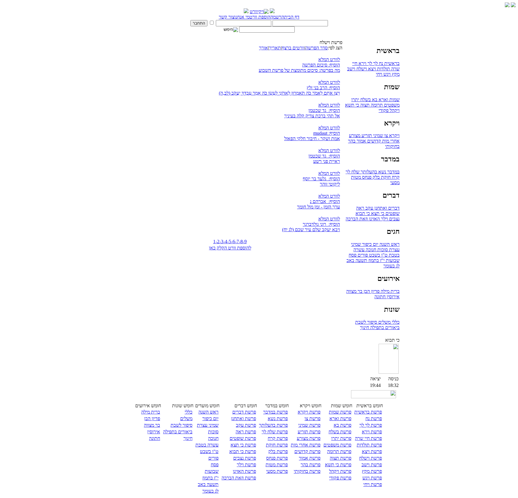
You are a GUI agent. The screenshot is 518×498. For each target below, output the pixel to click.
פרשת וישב (372, 464)
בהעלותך (368, 171)
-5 (229, 241)
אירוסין (393, 296)
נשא (381, 171)
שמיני (377, 135)
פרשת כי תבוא (242, 451)
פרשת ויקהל (340, 471)
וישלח (361, 68)
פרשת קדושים (307, 451)
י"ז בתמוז (376, 260)
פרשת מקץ (372, 471)
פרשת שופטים (243, 438)
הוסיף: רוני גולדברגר (321, 224)
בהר (352, 140)
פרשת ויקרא (309, 411)
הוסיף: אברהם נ (325, 201)
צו (385, 135)
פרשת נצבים (244, 458)
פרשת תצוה (340, 458)
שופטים (392, 213)
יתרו (355, 99)
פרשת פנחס (277, 458)
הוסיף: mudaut (326, 133)
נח (380, 63)
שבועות (392, 260)
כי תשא (352, 105)
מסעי (395, 182)
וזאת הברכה (357, 218)
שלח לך (352, 171)
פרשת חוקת (277, 444)
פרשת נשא (278, 418)
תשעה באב (357, 260)
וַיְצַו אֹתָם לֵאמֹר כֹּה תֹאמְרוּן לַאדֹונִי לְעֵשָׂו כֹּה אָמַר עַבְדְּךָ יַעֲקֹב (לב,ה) (279, 93)
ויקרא (394, 135)
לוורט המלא (329, 59)
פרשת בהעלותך (273, 425)
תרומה (376, 105)
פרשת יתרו (341, 438)
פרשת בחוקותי (307, 471)
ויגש (386, 74)
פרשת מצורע (308, 438)
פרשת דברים (244, 411)
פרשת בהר (310, 464)
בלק (375, 177)
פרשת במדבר (275, 411)
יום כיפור (369, 244)
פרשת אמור (309, 458)
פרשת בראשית (368, 411)
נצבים (394, 218)
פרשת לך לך (370, 425)
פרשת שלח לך (275, 431)
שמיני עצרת (208, 425)
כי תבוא (363, 213)
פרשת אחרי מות (305, 444)
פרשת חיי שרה (368, 438)
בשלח (365, 99)
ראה (360, 208)
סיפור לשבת (366, 322)
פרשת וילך (246, 464)
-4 (225, 241)
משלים (384, 322)
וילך (384, 218)
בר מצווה (354, 291)
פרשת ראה (246, 431)
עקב (368, 208)
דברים (393, 208)
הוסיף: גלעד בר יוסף (321, 178)
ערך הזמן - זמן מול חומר (318, 206)
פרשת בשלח (340, 431)
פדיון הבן (371, 291)
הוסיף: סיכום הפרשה (321, 64)
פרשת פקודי (340, 477)
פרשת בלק (278, 451)
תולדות (383, 68)
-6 (233, 241)
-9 (245, 241)
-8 (241, 241)
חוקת (385, 177)
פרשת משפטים (337, 444)
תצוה (364, 105)
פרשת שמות (340, 411)
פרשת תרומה (339, 451)
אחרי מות (390, 140)
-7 (237, 241)
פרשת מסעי (277, 471)
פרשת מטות (277, 464)
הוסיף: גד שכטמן (324, 110)
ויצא (371, 68)
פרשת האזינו (244, 471)
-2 (217, 241)
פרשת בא (342, 425)
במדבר (393, 171)
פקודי (384, 110)
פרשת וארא (340, 418)
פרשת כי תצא (243, 444)
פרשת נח (373, 418)
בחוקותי (392, 146)
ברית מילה (390, 291)
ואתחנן (380, 208)
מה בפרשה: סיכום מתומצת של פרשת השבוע (299, 70)
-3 (221, 241)
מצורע (354, 135)
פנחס (366, 177)
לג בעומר (391, 265)
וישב (351, 68)
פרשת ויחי (372, 484)
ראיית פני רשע (326, 161)
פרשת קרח (278, 438)
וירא (361, 63)
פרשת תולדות (369, 444)
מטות (356, 177)
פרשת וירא (372, 431)
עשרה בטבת (207, 444)
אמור (361, 140)
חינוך (364, 327)
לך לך (372, 63)
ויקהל (394, 110)
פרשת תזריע (309, 431)
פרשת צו (312, 418)
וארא (382, 99)
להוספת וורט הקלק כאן (230, 247)
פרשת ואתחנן (243, 418)
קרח (395, 177)
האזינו (374, 218)
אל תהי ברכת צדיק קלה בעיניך (312, 115)
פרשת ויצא (372, 451)
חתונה (380, 296)
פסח (352, 255)
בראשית (391, 63)
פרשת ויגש (372, 477)
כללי (395, 322)
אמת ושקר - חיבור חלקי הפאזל (312, 138)
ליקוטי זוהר (330, 184)
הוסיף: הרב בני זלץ (323, 87)
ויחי (379, 74)
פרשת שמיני (309, 425)
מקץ (395, 74)
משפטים (391, 105)
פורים (362, 255)
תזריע (366, 135)
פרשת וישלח (370, 458)
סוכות (382, 249)
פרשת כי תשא (338, 464)
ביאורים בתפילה (384, 327)
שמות (394, 99)
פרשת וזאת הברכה (239, 477)
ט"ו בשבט (378, 255)
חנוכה (370, 249)
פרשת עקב (246, 425)
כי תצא (377, 213)
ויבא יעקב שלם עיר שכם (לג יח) (311, 229)
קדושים (373, 140)
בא (374, 99)
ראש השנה (389, 244)
